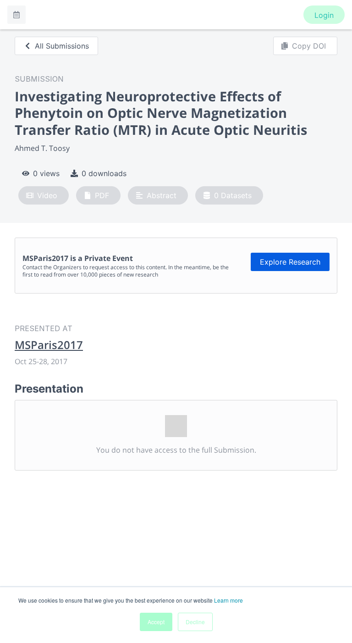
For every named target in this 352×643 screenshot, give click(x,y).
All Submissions (62, 45)
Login (324, 15)
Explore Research (290, 261)
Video (47, 195)
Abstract (161, 195)
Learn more (228, 600)
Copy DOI (309, 45)
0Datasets (233, 195)
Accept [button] (156, 622)
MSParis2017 (49, 345)
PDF (102, 195)
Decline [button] (195, 622)
